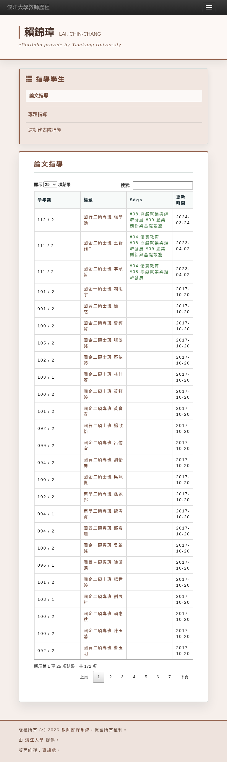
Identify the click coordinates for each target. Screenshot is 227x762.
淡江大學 (34, 740)
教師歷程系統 (75, 730)
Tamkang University (96, 44)
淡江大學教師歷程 (28, 7)
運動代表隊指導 (44, 130)
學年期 (45, 199)
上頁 (84, 676)
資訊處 (49, 750)
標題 (88, 199)
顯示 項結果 (52, 184)
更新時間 (181, 199)
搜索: (126, 185)
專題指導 (37, 114)
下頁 (184, 676)
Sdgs (136, 199)
